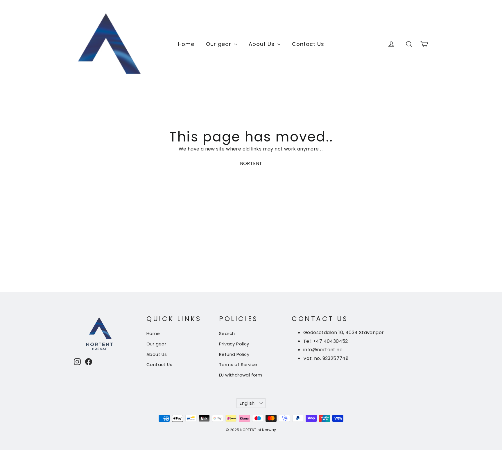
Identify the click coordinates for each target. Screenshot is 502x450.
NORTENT (251, 163)
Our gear (219, 44)
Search (227, 333)
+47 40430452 (330, 341)
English (247, 403)
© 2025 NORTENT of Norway (251, 429)
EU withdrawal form (240, 375)
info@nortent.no (323, 349)
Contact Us (308, 44)
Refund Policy (234, 354)
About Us (262, 44)
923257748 (335, 358)
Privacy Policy (234, 344)
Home (186, 44)
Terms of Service (238, 364)
